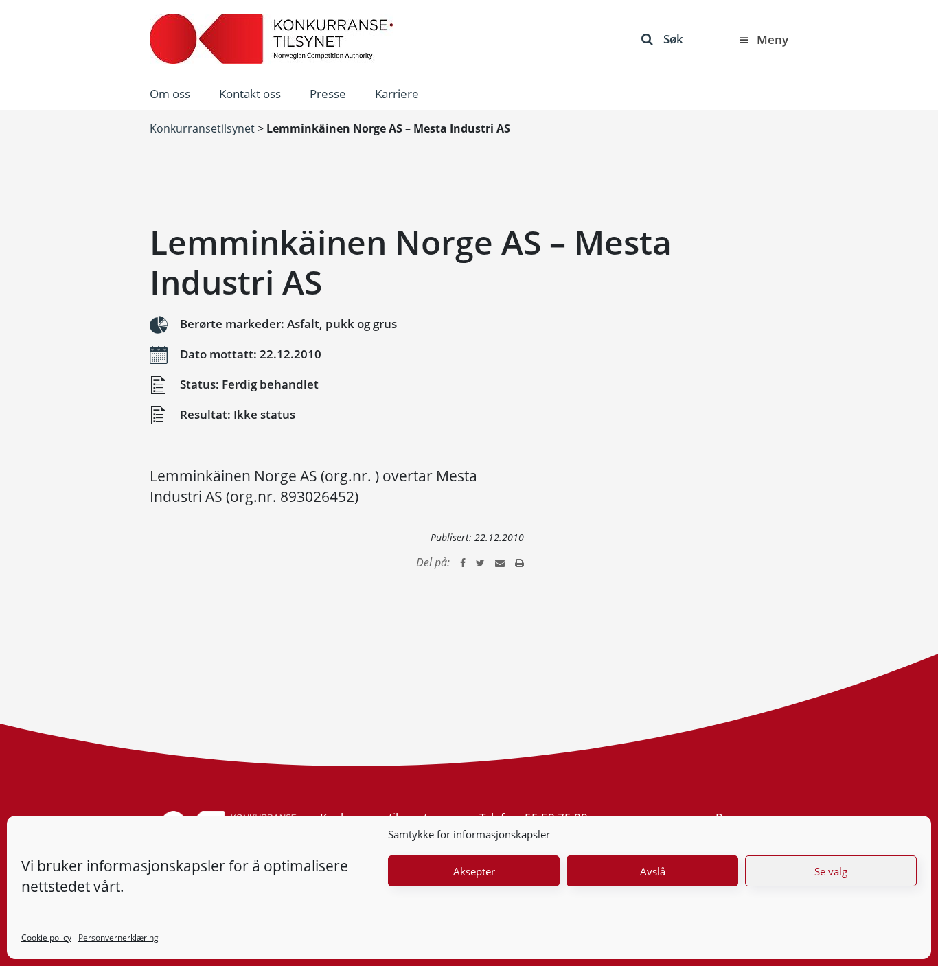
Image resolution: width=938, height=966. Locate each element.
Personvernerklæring (118, 937)
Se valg (830, 871)
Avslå (652, 871)
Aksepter (474, 871)
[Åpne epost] (500, 562)
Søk (673, 39)
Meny (772, 39)
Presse (328, 94)
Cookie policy (46, 937)
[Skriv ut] (519, 562)
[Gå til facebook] (463, 562)
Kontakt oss (250, 94)
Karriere (397, 94)
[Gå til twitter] (480, 562)
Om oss (170, 94)
